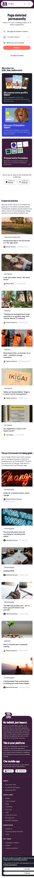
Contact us (8, 829)
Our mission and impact (12, 787)
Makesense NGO (10, 790)
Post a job (8, 809)
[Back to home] (8, 715)
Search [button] (16, 48)
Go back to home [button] (17, 56)
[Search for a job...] (25, 4)
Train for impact (10, 801)
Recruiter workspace (11, 820)
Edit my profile (9, 818)
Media (7, 804)
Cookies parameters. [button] (10, 865)
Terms (7, 834)
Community (8, 807)
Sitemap (7, 845)
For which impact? (13, 37)
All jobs (7, 798)
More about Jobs (10, 784)
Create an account (11, 815)
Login (7, 812)
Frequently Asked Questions (14, 831)
